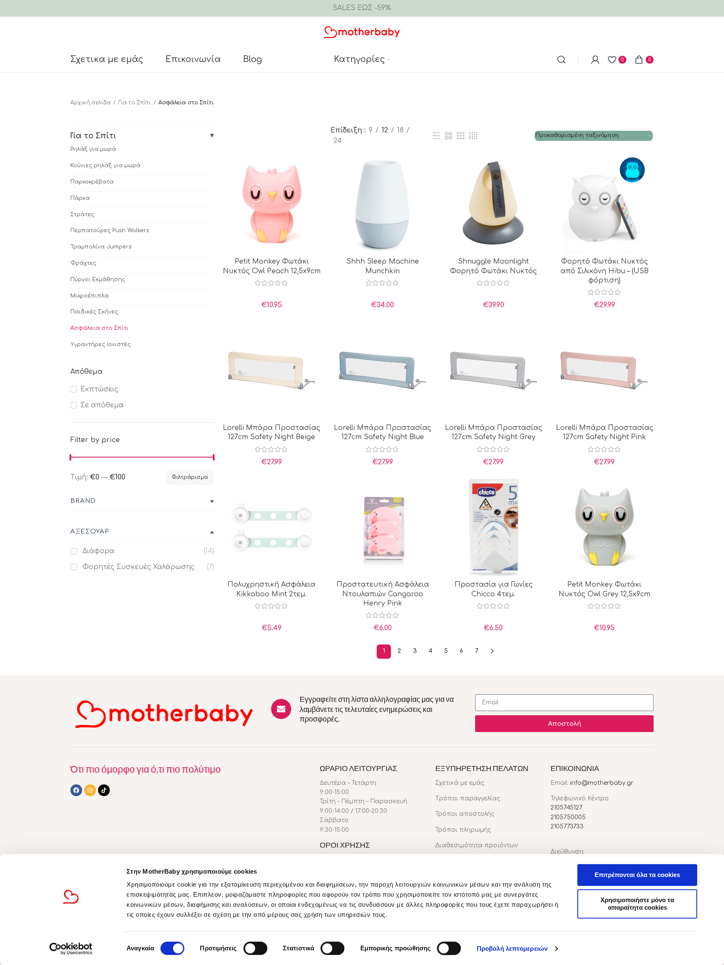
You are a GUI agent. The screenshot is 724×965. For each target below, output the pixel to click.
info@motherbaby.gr (602, 783)
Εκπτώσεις (99, 389)
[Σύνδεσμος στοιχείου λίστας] (486, 783)
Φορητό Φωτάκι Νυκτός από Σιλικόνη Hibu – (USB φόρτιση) (605, 271)
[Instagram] (90, 790)
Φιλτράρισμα (190, 477)
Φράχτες (83, 263)
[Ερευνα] (561, 59)
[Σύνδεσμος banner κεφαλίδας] (362, 8)
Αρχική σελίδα (90, 103)
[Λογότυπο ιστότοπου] (362, 31)
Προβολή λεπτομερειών (512, 948)
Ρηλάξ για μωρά (93, 149)
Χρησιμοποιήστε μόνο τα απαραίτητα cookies (637, 903)
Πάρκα (80, 198)
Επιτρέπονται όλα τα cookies (637, 874)
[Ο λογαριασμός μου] (595, 59)
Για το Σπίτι (134, 103)
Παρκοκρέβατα (92, 182)
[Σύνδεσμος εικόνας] (164, 713)
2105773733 (567, 826)
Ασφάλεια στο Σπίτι (99, 328)
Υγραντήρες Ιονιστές (100, 344)
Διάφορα (97, 551)
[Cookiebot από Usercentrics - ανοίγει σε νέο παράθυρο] (71, 948)
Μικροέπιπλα (89, 296)
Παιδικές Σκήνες (94, 312)
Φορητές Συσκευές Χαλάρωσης (137, 567)
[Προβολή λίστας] (436, 136)
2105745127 (566, 808)
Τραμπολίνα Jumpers (101, 247)
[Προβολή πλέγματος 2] (448, 136)
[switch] (255, 948)
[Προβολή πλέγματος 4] (473, 136)
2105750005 (568, 817)
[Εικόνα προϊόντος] (271, 204)
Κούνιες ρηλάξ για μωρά (105, 165)
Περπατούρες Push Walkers (109, 230)
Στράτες (82, 214)
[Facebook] (76, 790)
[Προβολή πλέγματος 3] (461, 136)
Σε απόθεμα (102, 405)
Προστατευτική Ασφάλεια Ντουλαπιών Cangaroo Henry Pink (382, 594)
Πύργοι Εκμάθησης (97, 279)
